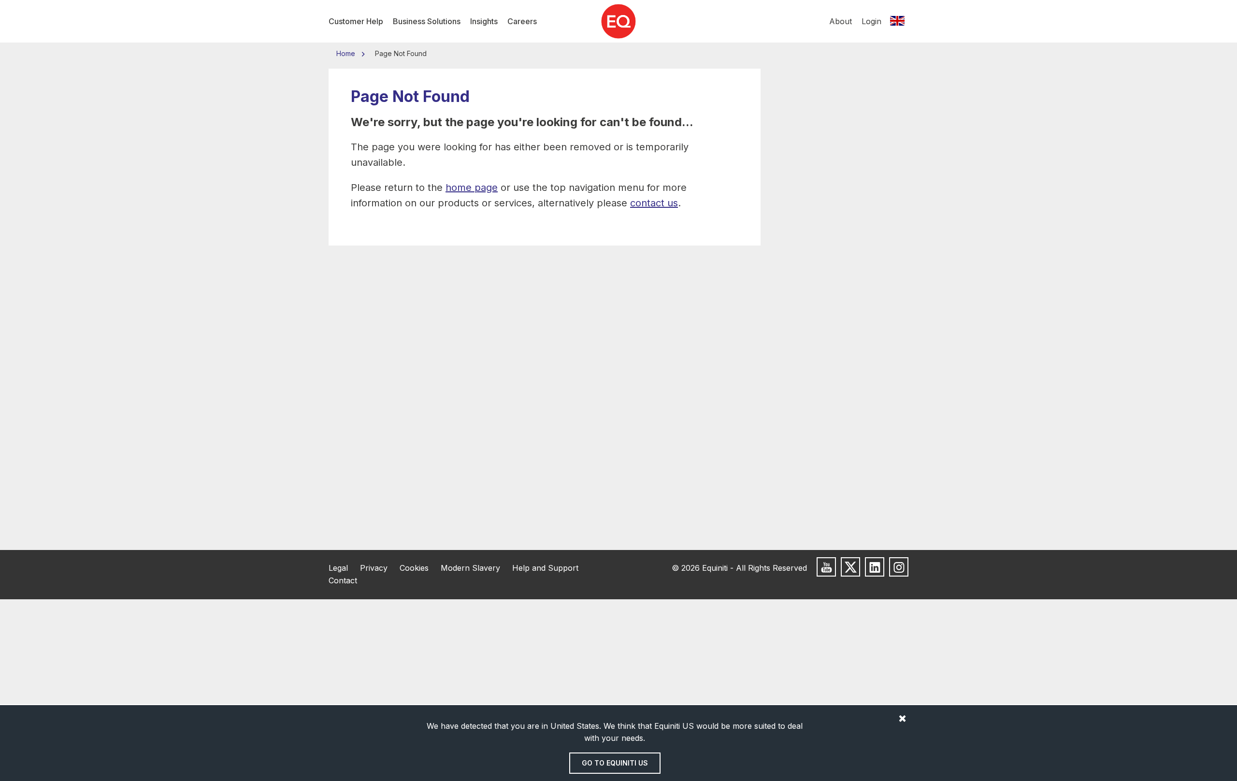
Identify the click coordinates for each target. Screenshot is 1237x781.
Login (871, 21)
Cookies (414, 568)
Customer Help (356, 21)
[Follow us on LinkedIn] (874, 567)
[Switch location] (897, 21)
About (840, 21)
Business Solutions (426, 21)
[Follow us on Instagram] (898, 567)
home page (472, 187)
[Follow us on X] (850, 567)
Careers (522, 21)
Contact (343, 580)
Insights (484, 21)
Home (346, 53)
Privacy (374, 568)
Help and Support (545, 568)
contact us (654, 203)
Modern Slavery (470, 568)
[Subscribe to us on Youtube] (826, 567)
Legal (338, 568)
